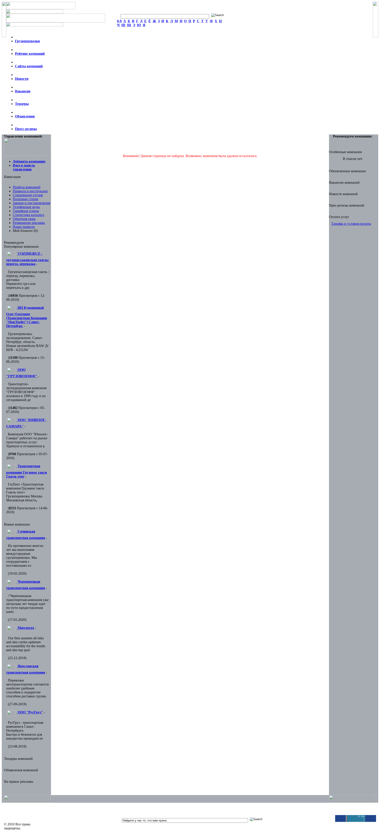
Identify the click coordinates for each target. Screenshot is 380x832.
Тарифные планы (26, 211)
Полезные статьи (25, 199)
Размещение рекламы (29, 223)
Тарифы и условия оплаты (351, 223)
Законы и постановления (31, 203)
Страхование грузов (28, 195)
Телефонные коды (26, 207)
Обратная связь (24, 219)
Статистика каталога (28, 215)
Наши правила (24, 227)
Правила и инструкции (30, 191)
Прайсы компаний (26, 187)
